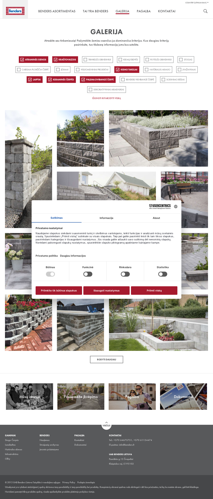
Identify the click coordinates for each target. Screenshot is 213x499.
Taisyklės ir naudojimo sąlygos (46, 482)
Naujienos (44, 440)
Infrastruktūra (11, 454)
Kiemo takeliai (129, 69)
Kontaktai (79, 440)
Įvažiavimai (189, 69)
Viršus (106, 425)
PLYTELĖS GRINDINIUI (161, 59)
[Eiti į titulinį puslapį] (15, 11)
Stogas (188, 59)
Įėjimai (64, 69)
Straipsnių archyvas (49, 444)
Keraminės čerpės (63, 79)
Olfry (7, 458)
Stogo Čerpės (11, 440)
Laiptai (37, 79)
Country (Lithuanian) (196, 2)
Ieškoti (206, 11)
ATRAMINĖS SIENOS (35, 59)
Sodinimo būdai (175, 79)
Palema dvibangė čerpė (100, 79)
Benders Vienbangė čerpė (140, 79)
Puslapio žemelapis (86, 482)
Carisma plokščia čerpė (35, 69)
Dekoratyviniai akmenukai (109, 89)
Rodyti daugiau (106, 359)
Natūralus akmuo (160, 69)
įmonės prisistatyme (49, 449)
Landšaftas (10, 444)
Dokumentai (80, 444)
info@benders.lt (126, 444)
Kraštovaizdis (67, 59)
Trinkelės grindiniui (99, 59)
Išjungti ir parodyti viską (106, 98)
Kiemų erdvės (130, 59)
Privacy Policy (68, 482)
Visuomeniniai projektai (94, 69)
